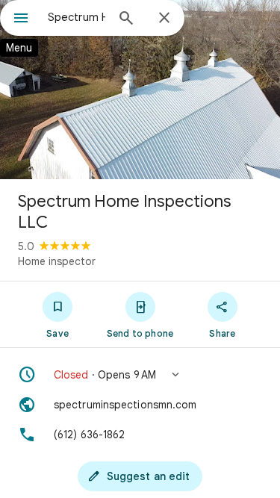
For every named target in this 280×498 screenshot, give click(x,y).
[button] (140, 375)
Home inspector (57, 261)
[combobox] (76, 17)
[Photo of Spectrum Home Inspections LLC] (140, 89)
